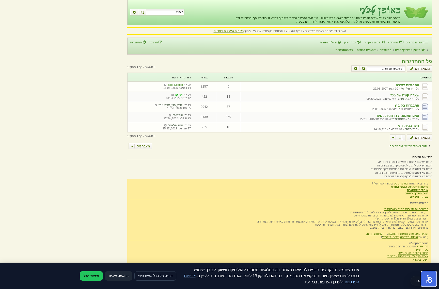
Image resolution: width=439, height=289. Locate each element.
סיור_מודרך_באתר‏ (416, 193)
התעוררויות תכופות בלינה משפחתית (406, 209)
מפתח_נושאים (419, 196)
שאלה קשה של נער (404, 95)
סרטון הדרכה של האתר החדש (409, 186)
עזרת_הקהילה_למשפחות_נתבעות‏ (407, 256)
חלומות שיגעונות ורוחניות (229, 30)
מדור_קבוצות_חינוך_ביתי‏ (413, 252)
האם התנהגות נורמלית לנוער (397, 115)
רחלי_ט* (406, 88)
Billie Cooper (175, 84)
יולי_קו (179, 94)
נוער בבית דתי (408, 126)
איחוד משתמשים (417, 190)
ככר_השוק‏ (422, 249)
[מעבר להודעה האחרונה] (165, 84)
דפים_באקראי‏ (390, 237)
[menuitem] (395, 42)
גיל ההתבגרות (417, 61)
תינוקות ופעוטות (418, 233)
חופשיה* (178, 115)
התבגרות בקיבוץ (407, 105)
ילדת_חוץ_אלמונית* (171, 105)
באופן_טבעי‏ (401, 183)
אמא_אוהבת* (403, 98)
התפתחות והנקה (398, 233)
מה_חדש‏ (422, 246)
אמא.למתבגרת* (401, 119)
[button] (428, 278)
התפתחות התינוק (376, 233)
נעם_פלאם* (175, 125)
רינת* (408, 129)
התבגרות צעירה (407, 85)
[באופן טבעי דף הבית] (415, 12)
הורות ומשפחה (409, 237)
